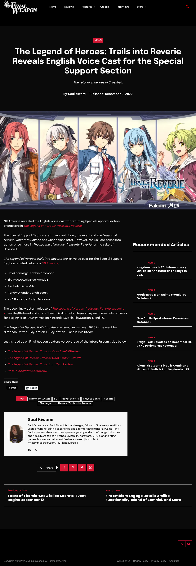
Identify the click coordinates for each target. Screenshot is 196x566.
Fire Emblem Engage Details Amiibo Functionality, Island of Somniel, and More (143, 498)
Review (44, 351)
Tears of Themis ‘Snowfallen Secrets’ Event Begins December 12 (47, 498)
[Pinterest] (82, 467)
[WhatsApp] (90, 467)
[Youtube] (188, 543)
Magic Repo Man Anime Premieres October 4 (161, 296)
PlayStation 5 (91, 398)
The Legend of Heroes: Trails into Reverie (53, 225)
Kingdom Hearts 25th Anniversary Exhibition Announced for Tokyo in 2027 (162, 271)
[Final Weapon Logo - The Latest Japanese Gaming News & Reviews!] (21, 7)
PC (56, 398)
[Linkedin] (29, 448)
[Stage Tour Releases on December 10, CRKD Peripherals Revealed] (139, 334)
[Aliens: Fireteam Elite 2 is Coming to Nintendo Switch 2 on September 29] (139, 358)
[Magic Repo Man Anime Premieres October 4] (139, 287)
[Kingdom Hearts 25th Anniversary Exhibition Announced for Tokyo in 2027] (139, 259)
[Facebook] (64, 467)
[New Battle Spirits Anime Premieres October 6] (139, 310)
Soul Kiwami (77, 94)
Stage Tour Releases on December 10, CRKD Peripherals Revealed (164, 344)
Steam (108, 398)
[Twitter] (181, 543)
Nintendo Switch (39, 398)
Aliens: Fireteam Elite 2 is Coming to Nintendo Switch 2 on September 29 (163, 367)
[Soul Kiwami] (17, 434)
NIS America (50, 263)
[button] (187, 7)
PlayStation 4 (70, 398)
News (98, 40)
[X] (35, 448)
